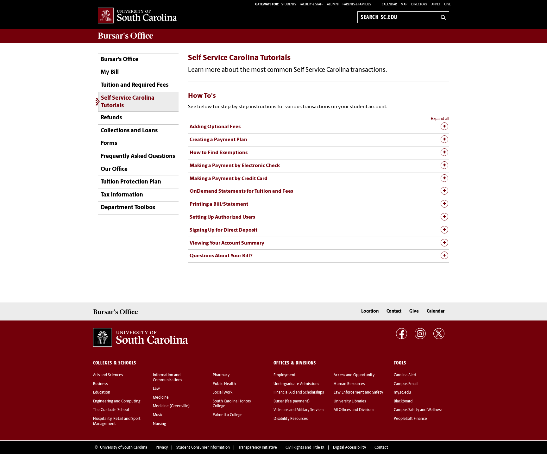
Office (125, 35)
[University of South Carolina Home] (137, 16)
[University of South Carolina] (140, 337)
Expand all (440, 118)
